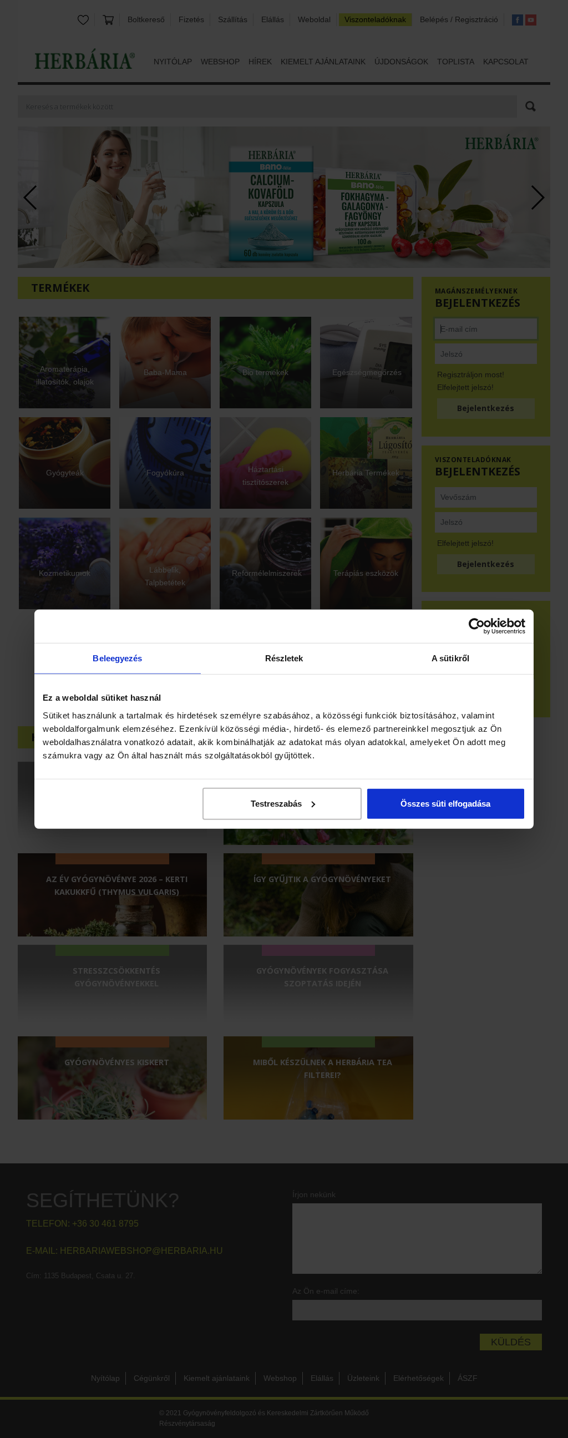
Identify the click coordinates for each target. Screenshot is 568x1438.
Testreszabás (276, 803)
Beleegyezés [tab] (117, 658)
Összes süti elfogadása (445, 803)
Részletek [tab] (284, 658)
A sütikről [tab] (450, 658)
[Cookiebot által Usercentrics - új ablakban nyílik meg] (476, 626)
